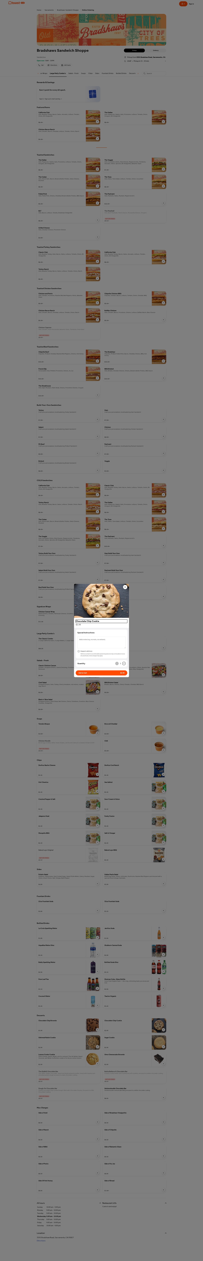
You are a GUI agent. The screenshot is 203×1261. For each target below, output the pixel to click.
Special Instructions (86, 632)
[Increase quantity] (124, 663)
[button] (101, 601)
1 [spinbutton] (120, 663)
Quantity (81, 663)
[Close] (125, 587)
